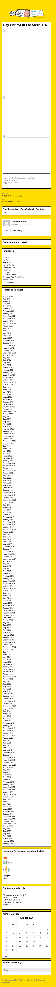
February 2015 (8, 635)
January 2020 (8, 490)
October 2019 (8, 498)
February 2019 (8, 517)
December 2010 (9, 758)
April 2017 (7, 571)
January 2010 (8, 785)
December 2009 (9, 787)
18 (20, 942)
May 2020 (7, 480)
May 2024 (7, 363)
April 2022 (7, 424)
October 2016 (8, 586)
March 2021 (7, 456)
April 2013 (7, 689)
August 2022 (8, 414)
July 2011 (6, 740)
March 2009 (7, 809)
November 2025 (9, 319)
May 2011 (6, 745)
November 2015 (9, 613)
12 (27, 937)
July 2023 (6, 387)
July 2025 (6, 328)
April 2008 (7, 836)
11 (20, 937)
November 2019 (9, 495)
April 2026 (7, 306)
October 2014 (8, 645)
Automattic (6, 982)
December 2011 (9, 728)
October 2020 (8, 468)
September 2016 (9, 588)
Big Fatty (31, 178)
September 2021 (9, 441)
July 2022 (6, 417)
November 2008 (9, 819)
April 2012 (7, 718)
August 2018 (8, 532)
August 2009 (8, 797)
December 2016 (9, 581)
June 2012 (7, 713)
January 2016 (8, 608)
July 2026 (6, 299)
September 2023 (9, 382)
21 (40, 942)
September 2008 (9, 824)
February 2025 (8, 341)
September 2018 (9, 529)
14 (40, 937)
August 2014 (8, 650)
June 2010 (7, 772)
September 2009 (9, 794)
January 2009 (8, 814)
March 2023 (7, 397)
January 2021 (8, 461)
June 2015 (7, 625)
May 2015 (7, 628)
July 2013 (6, 682)
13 (34, 937)
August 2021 (8, 444)
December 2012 (9, 699)
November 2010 (9, 760)
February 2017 (8, 576)
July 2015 (6, 623)
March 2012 (7, 721)
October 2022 (8, 409)
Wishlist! (6, 905)
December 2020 (9, 463)
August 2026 (8, 296)
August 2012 (8, 709)
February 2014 (8, 664)
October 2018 (8, 527)
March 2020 (7, 485)
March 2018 (7, 544)
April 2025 (7, 336)
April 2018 (7, 542)
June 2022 (7, 419)
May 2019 (7, 510)
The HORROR (8, 280)
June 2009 (7, 802)
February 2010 (8, 782)
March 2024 (7, 368)
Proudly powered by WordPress (14, 980)
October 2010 (8, 762)
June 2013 (7, 684)
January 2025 (8, 343)
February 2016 (8, 605)
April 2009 (7, 807)
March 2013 (7, 691)
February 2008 (8, 841)
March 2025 (7, 338)
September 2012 (9, 706)
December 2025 (9, 316)
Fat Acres (14, 180)
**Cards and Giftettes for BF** (14, 895)
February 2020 (8, 488)
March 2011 (7, 750)
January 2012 (8, 726)
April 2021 (7, 453)
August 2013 (8, 679)
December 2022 (9, 404)
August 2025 (8, 326)
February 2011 (8, 753)
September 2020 (9, 471)
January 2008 (8, 843)
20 (34, 942)
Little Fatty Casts (9, 267)
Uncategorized (8, 282)
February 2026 (8, 311)
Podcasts (6, 272)
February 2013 (8, 694)
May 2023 (7, 392)
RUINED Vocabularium (12, 902)
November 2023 (9, 377)
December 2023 (9, 375)
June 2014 (7, 655)
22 (47, 942)
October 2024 (8, 350)
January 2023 (8, 402)
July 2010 (6, 770)
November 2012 (9, 701)
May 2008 (7, 834)
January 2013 (8, 696)
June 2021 (7, 449)
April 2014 (7, 659)
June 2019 (7, 507)
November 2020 (9, 466)
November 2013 (9, 672)
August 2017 (8, 561)
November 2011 (9, 731)
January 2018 (8, 549)
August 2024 (8, 355)
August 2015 (8, 620)
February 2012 (8, 723)
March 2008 (7, 839)
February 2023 (8, 399)
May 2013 (7, 686)
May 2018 (7, 539)
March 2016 (7, 603)
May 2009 (7, 804)
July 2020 (6, 475)
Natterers (6, 270)
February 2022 (8, 429)
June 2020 (7, 478)
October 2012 (8, 704)
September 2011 (9, 735)
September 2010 (9, 765)
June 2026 (7, 301)
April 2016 (7, 601)
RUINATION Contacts (11, 900)
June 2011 (7, 743)
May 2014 (7, 657)
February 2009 (8, 812)
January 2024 (8, 372)
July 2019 (6, 505)
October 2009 (8, 792)
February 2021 (8, 458)
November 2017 (9, 554)
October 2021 (8, 439)
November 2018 (9, 525)
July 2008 (6, 829)
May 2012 (7, 716)
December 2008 (9, 816)
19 (27, 942)
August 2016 (8, 591)
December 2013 (9, 669)
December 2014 (9, 640)
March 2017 (7, 574)
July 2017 (6, 564)
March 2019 (7, 515)
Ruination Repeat (9, 275)
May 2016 (7, 598)
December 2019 (9, 493)
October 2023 (8, 380)
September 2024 (9, 353)
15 (47, 937)
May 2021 (7, 451)
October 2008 (8, 821)
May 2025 (7, 333)
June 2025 (7, 331)
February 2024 (8, 370)
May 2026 (7, 304)
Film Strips (7, 263)
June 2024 (7, 360)
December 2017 (9, 552)
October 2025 (8, 321)
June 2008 (7, 831)
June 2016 (7, 596)
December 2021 (9, 434)
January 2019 (8, 520)
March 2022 (7, 426)
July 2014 (6, 652)
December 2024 (9, 345)
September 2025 (9, 323)
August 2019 (8, 502)
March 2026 (7, 309)
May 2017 (7, 569)
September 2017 (9, 559)
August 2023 (8, 385)
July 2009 (6, 799)
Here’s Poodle (8, 265)
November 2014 (9, 642)
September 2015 (9, 618)
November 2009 (9, 789)
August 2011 (8, 738)
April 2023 (7, 395)
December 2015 (9, 610)
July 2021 (6, 446)
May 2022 (7, 422)
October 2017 (8, 556)
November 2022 (9, 407)
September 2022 (9, 412)
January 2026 (8, 314)
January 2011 (8, 755)
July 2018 (6, 534)
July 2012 (6, 711)
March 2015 (7, 632)
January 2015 (8, 637)
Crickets (6, 258)
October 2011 (8, 733)
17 (13, 942)
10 (13, 937)
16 (6, 942)
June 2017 (7, 566)
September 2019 (9, 500)
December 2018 (9, 522)
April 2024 (7, 365)
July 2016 (6, 593)
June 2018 (7, 537)
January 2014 (8, 667)
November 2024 (9, 348)
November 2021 (9, 436)
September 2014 (9, 647)
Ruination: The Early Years (13, 277)
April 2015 (7, 630)
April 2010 (7, 777)
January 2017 (8, 579)
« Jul (5, 957)
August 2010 (8, 767)
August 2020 (8, 473)
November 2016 (9, 583)
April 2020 (7, 483)
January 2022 (8, 431)
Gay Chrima (13, 183)
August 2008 (8, 826)
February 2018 (8, 547)
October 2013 (8, 674)
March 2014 (7, 662)
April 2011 (7, 748)
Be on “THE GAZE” (10, 897)
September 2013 (9, 677)
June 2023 (7, 390)
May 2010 (7, 775)
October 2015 (8, 615)
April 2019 (7, 512)
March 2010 (7, 780)
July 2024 (6, 358)
